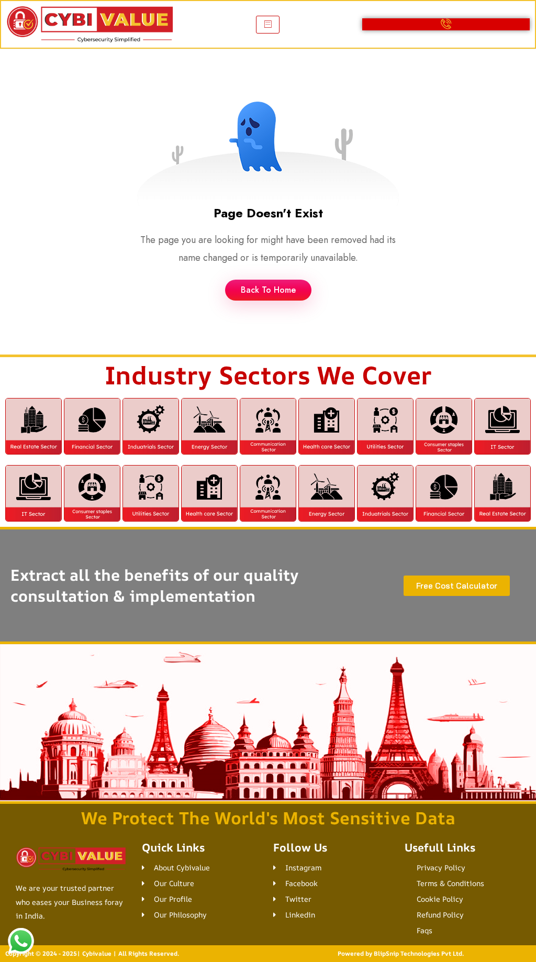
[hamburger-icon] (268, 25)
